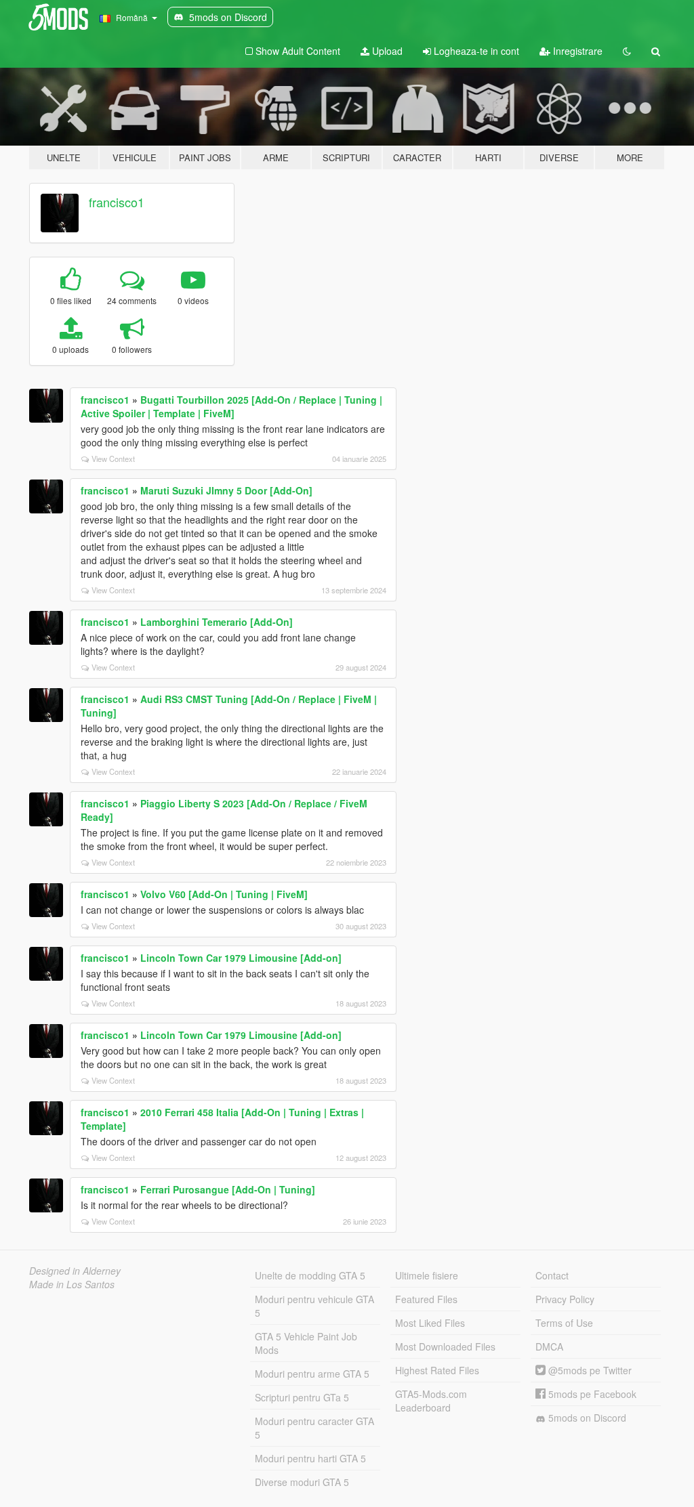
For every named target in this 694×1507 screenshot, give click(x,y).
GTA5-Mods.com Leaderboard (431, 1400)
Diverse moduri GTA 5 (302, 1482)
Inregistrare (576, 51)
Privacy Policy (564, 1299)
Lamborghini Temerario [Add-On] (216, 622)
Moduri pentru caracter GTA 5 (314, 1427)
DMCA (549, 1346)
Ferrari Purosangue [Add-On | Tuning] (227, 1189)
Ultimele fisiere (426, 1275)
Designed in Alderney (75, 1270)
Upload (386, 51)
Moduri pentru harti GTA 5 (310, 1458)
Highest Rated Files (437, 1370)
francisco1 (116, 202)
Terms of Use (564, 1323)
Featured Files (426, 1299)
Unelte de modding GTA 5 (310, 1275)
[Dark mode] (627, 51)
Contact (552, 1275)
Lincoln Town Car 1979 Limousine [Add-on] (241, 957)
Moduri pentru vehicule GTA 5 (314, 1305)
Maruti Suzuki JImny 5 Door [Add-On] (226, 490)
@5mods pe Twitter (589, 1370)
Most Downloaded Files (445, 1346)
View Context (113, 458)
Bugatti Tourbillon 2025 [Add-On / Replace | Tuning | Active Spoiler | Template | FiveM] (231, 406)
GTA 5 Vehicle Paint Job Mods (306, 1343)
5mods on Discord (586, 1417)
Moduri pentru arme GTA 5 (312, 1373)
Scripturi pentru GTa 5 (302, 1397)
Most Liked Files (430, 1323)
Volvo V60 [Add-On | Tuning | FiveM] (224, 894)
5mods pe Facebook (591, 1394)
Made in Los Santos (72, 1284)
